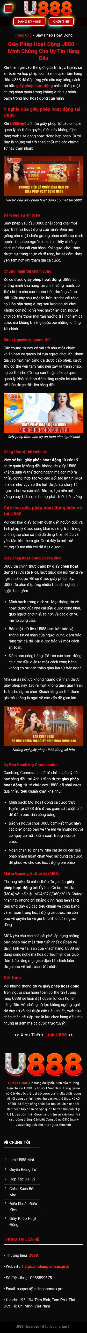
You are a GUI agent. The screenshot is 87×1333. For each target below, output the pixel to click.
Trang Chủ (23, 35)
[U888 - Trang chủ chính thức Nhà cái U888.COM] (48, 8)
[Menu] (8, 8)
